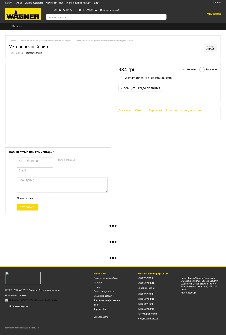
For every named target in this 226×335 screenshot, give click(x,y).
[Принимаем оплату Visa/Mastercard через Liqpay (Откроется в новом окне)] (31, 300)
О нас (19, 3)
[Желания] (193, 14)
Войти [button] (128, 78)
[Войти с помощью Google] (85, 160)
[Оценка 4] (57, 198)
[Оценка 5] (63, 198)
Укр (214, 3)
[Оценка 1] (40, 198)
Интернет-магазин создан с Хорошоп (22, 328)
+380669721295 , (62, 10)
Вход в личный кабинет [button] (106, 278)
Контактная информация (78, 3)
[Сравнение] (184, 14)
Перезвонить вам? (109, 10)
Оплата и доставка (34, 3)
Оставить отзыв (34, 53)
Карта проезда (188, 293)
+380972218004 (86, 10)
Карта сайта (100, 309)
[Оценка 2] (46, 198)
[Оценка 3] (51, 198)
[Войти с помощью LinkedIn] (90, 160)
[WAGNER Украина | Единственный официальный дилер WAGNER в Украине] (23, 278)
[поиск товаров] (163, 17)
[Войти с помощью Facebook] (79, 160)
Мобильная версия (18, 306)
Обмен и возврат (54, 3)
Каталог (9, 3)
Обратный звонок (146, 288)
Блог (96, 3)
